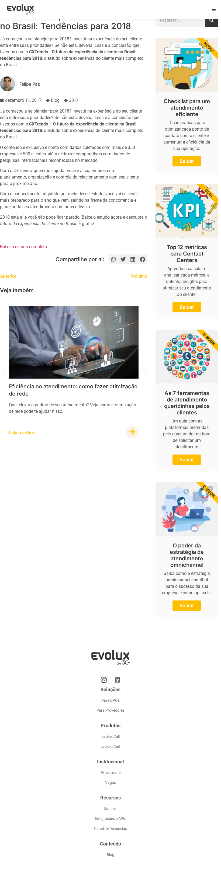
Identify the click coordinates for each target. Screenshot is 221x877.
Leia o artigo (21, 432)
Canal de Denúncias (110, 828)
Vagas (110, 782)
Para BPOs (110, 700)
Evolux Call (111, 736)
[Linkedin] (117, 680)
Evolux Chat (110, 746)
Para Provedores (110, 710)
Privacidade (110, 772)
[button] (113, 259)
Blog (55, 100)
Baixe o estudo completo (23, 246)
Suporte (110, 808)
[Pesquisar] (211, 20)
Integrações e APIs (110, 818)
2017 (74, 100)
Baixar (186, 161)
